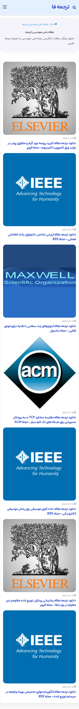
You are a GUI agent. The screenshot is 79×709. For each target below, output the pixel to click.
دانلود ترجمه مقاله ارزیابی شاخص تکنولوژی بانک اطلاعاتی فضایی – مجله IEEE (42, 237)
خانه (52, 25)
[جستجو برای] (74, 9)
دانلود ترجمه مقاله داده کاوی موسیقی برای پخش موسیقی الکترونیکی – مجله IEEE (41, 511)
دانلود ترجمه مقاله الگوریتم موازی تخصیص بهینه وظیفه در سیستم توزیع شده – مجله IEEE (41, 694)
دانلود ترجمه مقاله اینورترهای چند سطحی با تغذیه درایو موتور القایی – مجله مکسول (40, 328)
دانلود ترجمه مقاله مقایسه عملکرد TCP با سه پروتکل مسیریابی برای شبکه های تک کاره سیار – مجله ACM (44, 420)
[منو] (5, 9)
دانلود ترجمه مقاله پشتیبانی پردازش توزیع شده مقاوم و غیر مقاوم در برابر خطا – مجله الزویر (41, 603)
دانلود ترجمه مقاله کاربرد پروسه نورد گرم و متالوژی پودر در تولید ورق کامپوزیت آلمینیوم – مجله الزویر (42, 146)
